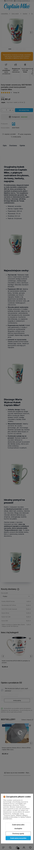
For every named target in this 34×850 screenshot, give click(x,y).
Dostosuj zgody (18, 833)
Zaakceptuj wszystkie (18, 838)
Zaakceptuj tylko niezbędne (18, 827)
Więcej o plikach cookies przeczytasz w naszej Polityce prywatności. (17, 817)
